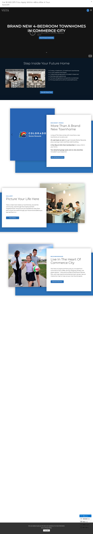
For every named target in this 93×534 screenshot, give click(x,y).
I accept (46, 530)
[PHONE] (88, 10)
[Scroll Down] (46, 52)
